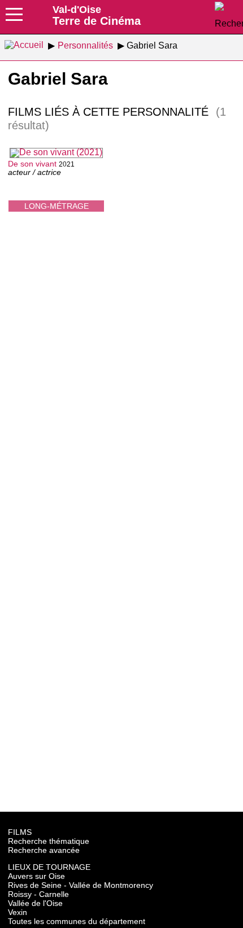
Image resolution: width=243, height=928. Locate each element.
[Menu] (14, 18)
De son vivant (32, 163)
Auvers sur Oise (36, 876)
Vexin (17, 912)
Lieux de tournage (49, 867)
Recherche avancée (44, 850)
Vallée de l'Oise (35, 903)
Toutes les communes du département (76, 921)
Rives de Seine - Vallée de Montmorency (80, 885)
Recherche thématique (48, 841)
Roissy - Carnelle (38, 894)
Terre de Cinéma (97, 15)
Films (20, 832)
